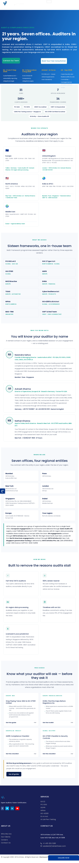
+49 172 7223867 (29, 409)
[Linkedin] (12, 808)
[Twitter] (7, 808)
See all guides (14, 774)
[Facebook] (2, 808)
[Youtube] (17, 808)
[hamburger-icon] (49, 1)
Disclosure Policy (46, 857)
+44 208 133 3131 (44, 409)
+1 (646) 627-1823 (28, 438)
